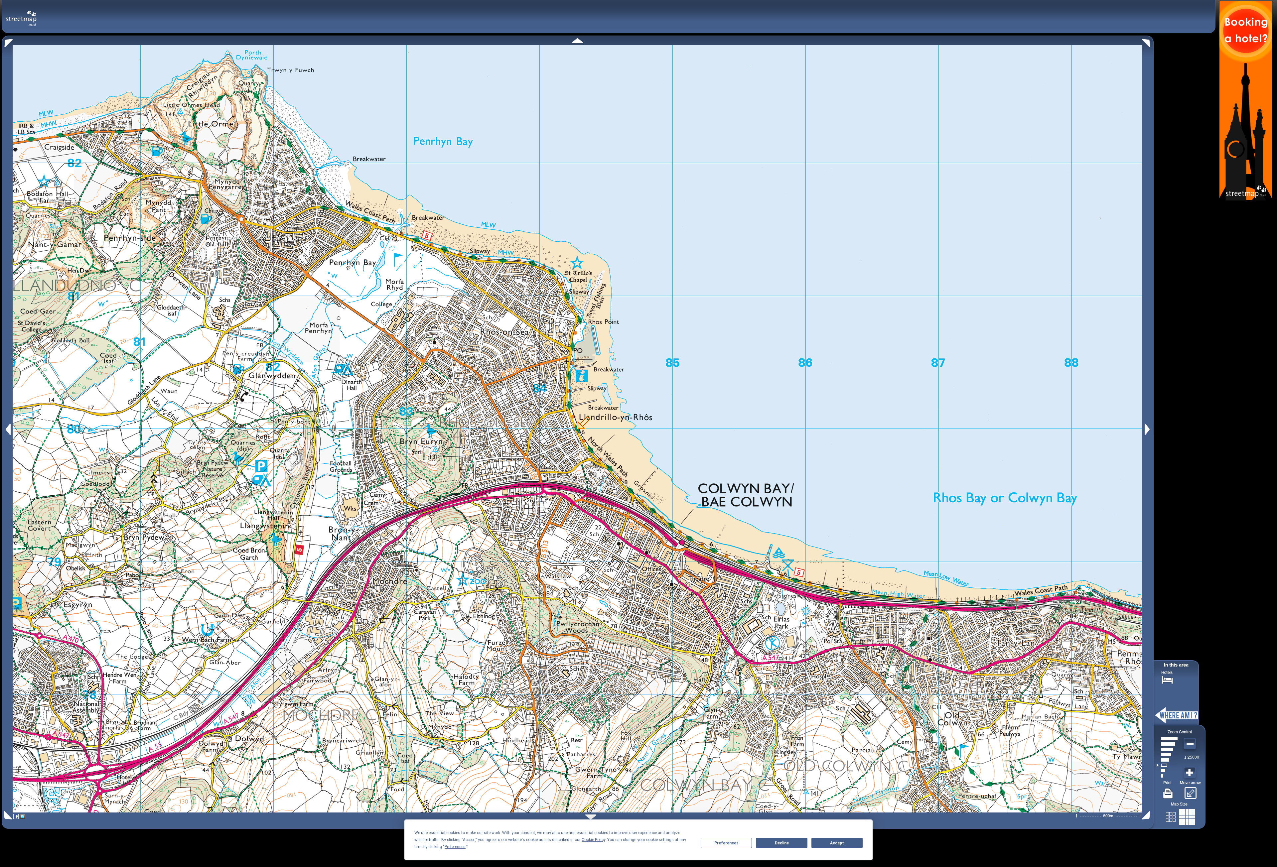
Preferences (726, 843)
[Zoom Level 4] (1167, 760)
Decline (782, 843)
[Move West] (7, 429)
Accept (837, 843)
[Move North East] (1148, 41)
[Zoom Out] (1190, 744)
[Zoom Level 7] (1167, 744)
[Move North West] (7, 41)
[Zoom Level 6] (1167, 749)
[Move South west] (7, 815)
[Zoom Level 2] (1167, 770)
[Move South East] (1147, 815)
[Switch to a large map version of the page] (1180, 816)
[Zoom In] (1190, 773)
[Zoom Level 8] (1167, 738)
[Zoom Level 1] (1167, 776)
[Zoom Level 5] (1167, 754)
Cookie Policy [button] (593, 839)
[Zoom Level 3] (1167, 765)
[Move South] (591, 816)
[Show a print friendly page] (1168, 791)
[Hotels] (1167, 679)
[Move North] (577, 40)
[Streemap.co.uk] (21, 14)
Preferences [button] (455, 846)
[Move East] (1148, 429)
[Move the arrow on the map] (1190, 791)
